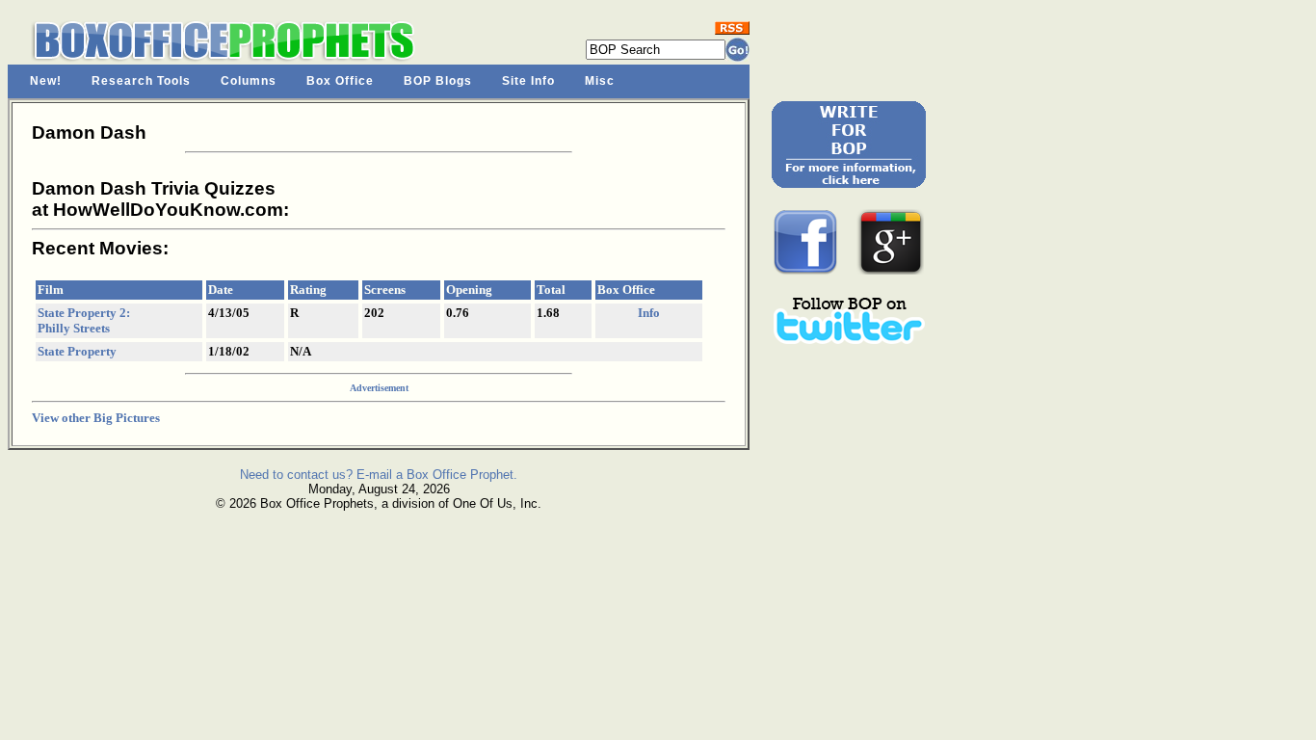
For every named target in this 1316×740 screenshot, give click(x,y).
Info (649, 312)
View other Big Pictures (96, 417)
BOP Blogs (438, 81)
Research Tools (141, 81)
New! (46, 81)
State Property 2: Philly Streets (84, 320)
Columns (248, 81)
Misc (600, 81)
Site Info (528, 81)
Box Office (340, 81)
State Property (77, 351)
